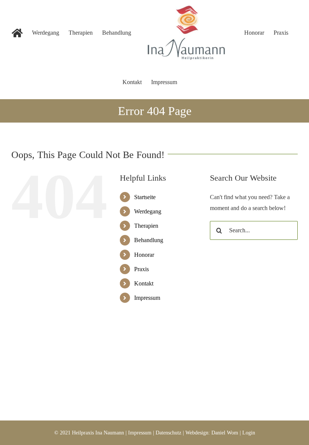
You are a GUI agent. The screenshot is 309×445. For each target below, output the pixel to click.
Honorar (144, 255)
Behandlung (148, 240)
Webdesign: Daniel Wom (211, 433)
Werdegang (147, 211)
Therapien (146, 225)
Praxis (141, 269)
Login (248, 433)
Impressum (147, 298)
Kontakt (143, 283)
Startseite (145, 197)
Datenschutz (168, 433)
